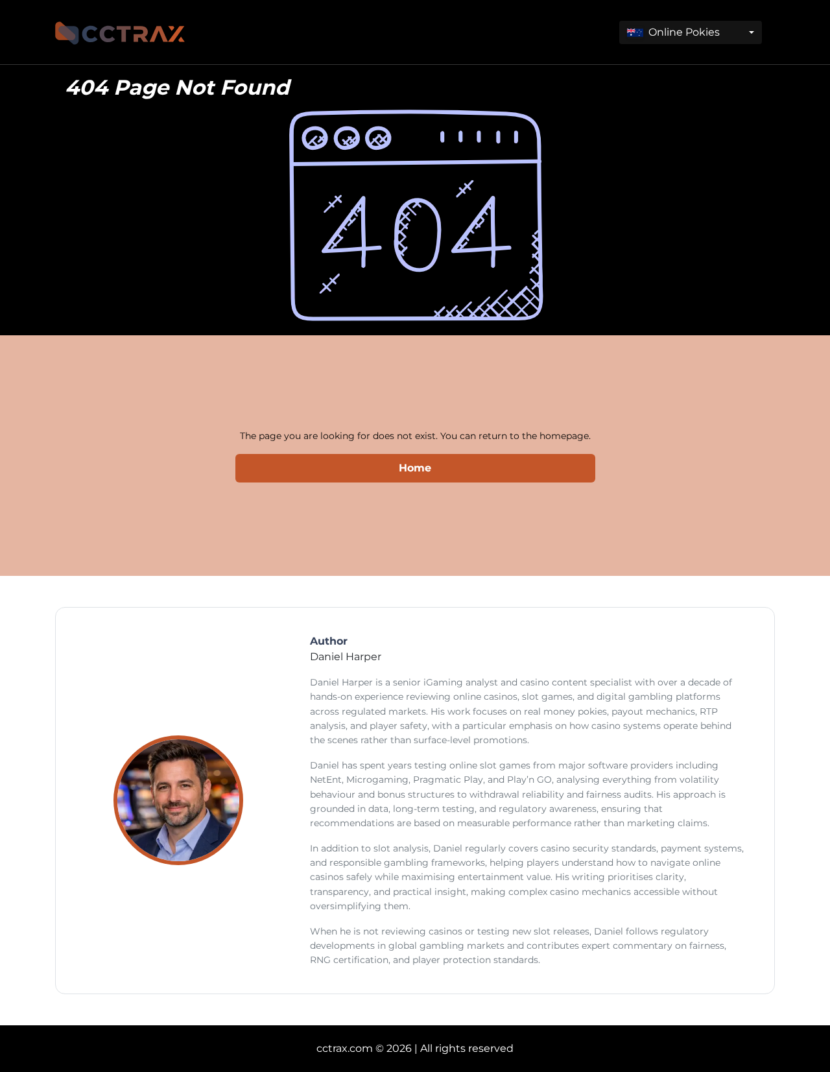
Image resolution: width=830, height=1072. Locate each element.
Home (415, 468)
